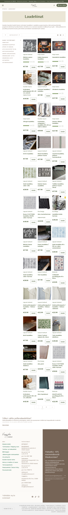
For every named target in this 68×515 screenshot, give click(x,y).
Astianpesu (5, 60)
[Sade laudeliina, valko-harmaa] (29, 263)
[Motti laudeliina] (29, 323)
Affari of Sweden (7, 47)
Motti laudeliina (27, 335)
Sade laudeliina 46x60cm (27, 364)
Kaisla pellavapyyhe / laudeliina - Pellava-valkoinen (58, 306)
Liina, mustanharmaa (44, 214)
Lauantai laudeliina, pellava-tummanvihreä (58, 155)
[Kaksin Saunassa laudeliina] (44, 45)
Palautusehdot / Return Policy (10, 467)
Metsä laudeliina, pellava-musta (43, 154)
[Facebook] (32, 496)
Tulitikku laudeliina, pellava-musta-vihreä (58, 185)
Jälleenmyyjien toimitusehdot (10, 454)
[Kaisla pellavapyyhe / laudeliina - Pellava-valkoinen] (59, 293)
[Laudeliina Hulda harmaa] (59, 202)
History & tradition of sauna (10, 462)
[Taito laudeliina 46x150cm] (59, 323)
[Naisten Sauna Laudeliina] (44, 172)
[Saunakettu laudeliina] (59, 45)
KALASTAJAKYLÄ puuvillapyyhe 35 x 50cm (57, 396)
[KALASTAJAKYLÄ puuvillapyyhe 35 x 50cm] (59, 382)
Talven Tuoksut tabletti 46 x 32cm (43, 336)
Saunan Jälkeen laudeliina (57, 122)
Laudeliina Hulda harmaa (57, 215)
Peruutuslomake (6, 470)
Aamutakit (5, 42)
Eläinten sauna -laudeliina (28, 58)
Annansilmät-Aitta (8, 56)
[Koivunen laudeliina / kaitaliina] (44, 77)
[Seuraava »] (52, 407)
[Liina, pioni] (44, 352)
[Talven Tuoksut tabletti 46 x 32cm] (44, 323)
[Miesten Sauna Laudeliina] (29, 233)
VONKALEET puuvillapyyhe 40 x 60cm (58, 276)
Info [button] (3, 441)
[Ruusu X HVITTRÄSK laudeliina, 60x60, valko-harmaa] (59, 352)
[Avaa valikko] (3, 5)
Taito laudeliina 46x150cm (57, 336)
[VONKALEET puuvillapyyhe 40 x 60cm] (59, 263)
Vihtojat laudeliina (28, 121)
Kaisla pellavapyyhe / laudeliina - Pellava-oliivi (29, 306)
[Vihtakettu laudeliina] (59, 77)
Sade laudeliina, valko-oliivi (28, 185)
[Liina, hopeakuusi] (44, 382)
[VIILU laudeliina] (44, 263)
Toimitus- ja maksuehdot (9, 449)
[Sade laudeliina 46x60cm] (29, 352)
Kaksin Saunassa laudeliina (43, 58)
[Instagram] (38, 496)
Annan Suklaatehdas (8, 53)
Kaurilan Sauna (25, 505)
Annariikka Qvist (7, 58)
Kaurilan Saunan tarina (8, 459)
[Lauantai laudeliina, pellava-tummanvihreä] (59, 142)
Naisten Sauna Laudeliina (42, 185)
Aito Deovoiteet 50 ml (9, 49)
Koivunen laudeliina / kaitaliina (44, 90)
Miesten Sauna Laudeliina (27, 245)
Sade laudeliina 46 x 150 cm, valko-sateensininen (58, 246)
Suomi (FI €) (7, 508)
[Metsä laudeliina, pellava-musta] (44, 142)
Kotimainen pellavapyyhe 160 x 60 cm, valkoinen (29, 396)
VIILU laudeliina (42, 275)
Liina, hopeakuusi (43, 394)
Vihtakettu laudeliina (58, 89)
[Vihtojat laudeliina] (29, 110)
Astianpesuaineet (7, 62)
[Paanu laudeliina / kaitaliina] (44, 233)
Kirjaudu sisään (6, 444)
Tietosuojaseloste (7, 465)
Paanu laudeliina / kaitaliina (43, 245)
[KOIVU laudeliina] (29, 142)
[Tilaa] (64, 475)
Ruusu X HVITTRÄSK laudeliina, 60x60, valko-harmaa (58, 365)
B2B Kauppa (5, 452)
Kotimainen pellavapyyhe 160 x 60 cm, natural (29, 91)
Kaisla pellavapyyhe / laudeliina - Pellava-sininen (44, 306)
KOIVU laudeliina (28, 154)
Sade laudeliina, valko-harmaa (28, 275)
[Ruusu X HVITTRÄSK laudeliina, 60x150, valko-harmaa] (29, 202)
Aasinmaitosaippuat (8, 44)
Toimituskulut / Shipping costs (10, 447)
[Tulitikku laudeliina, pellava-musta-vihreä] (59, 172)
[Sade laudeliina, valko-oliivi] (29, 172)
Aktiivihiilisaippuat (8, 51)
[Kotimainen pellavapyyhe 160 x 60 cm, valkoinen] (29, 382)
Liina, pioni (41, 364)
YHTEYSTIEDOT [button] (26, 441)
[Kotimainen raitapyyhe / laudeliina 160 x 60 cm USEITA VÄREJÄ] (44, 110)
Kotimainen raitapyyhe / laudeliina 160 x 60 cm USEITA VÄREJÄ (44, 124)
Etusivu (4, 9)
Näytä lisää (5, 425)
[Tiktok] (35, 496)
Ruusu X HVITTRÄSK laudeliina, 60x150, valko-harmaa (29, 216)
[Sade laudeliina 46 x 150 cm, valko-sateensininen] (59, 233)
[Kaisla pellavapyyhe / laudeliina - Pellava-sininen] (44, 293)
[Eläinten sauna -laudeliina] (29, 45)
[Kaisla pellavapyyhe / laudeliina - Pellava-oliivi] (29, 293)
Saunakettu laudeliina (59, 57)
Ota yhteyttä (6, 457)
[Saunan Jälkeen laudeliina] (59, 110)
